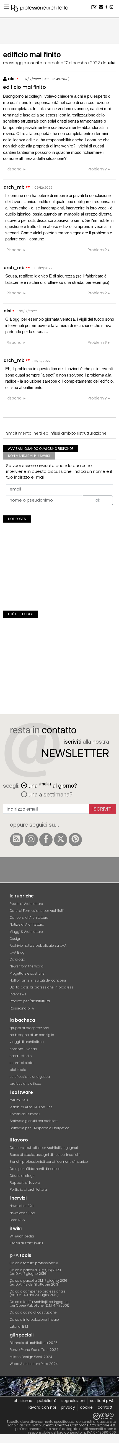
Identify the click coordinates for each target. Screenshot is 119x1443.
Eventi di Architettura (26, 903)
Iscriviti (102, 809)
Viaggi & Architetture (26, 931)
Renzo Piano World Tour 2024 (34, 1349)
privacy (68, 1407)
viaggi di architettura (27, 1041)
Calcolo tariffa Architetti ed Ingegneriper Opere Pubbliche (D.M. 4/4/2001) (39, 1303)
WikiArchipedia (22, 1236)
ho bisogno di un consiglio (32, 1034)
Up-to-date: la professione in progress (41, 987)
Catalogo (17, 959)
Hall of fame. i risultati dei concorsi (38, 980)
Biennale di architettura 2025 (34, 1342)
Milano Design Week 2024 (31, 1356)
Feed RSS (17, 1220)
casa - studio (21, 1055)
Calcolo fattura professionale (34, 1263)
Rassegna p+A (22, 1008)
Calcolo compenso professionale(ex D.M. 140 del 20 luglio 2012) (38, 1293)
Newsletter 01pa (22, 1213)
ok (97, 500)
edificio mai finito (24, 87)
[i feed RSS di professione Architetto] (16, 839)
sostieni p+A (101, 1400)
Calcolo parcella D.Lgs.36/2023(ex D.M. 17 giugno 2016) (35, 1272)
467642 (62, 79)
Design (15, 938)
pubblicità (46, 1400)
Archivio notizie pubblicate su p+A (38, 945)
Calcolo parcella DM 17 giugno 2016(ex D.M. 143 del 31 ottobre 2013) (38, 1282)
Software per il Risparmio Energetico (39, 1128)
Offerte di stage (22, 1175)
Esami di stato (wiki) (26, 1243)
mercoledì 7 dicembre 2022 (71, 63)
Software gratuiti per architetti (34, 1120)
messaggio (14, 63)
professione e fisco (25, 1083)
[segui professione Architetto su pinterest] (75, 839)
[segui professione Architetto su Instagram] (31, 839)
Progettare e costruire (27, 973)
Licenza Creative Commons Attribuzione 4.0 (78, 1425)
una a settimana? (50, 794)
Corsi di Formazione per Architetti (37, 910)
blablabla (18, 1069)
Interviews (18, 994)
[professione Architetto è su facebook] (46, 839)
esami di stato (21, 1062)
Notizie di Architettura (27, 924)
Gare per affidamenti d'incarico (35, 1168)
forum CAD (19, 1100)
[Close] (3, 1440)
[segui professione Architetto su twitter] (60, 839)
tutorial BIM (19, 1326)
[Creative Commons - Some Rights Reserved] (59, 1416)
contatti (105, 1407)
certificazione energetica (30, 1076)
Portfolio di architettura (28, 1189)
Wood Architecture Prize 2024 (34, 1363)
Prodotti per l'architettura (30, 1001)
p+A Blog (17, 952)
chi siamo (23, 1400)
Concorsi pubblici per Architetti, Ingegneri (44, 1147)
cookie (86, 1407)
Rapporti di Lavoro (25, 1182)
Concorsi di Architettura (29, 917)
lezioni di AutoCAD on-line (31, 1107)
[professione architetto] (43, 9)
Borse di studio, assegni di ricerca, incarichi (45, 1154)
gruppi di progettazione (29, 1028)
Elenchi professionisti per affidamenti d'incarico (49, 1161)
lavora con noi (42, 1407)
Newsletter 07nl (22, 1205)
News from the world (26, 966)
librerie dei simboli (25, 1114)
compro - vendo (23, 1049)
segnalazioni (73, 1400)
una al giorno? (53, 785)
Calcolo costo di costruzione (33, 1312)
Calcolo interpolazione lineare (34, 1319)
